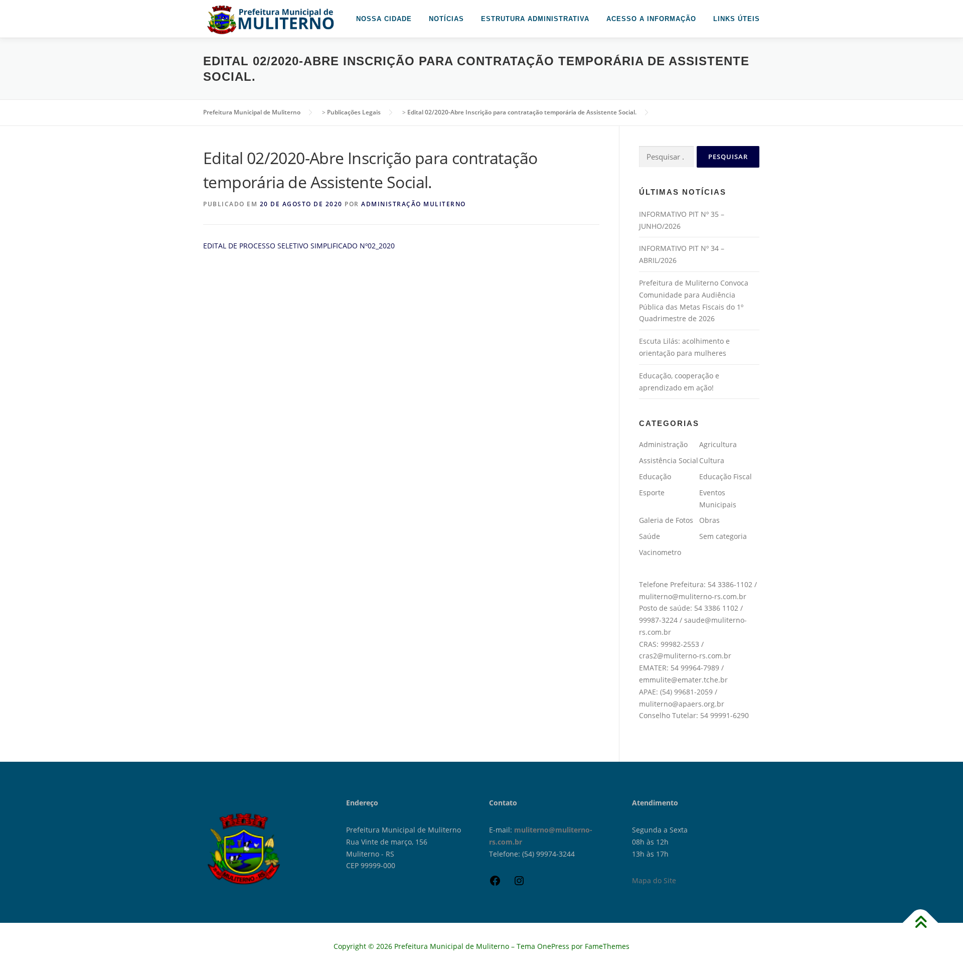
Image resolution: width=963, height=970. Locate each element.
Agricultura (718, 444)
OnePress (553, 946)
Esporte (652, 492)
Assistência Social (668, 460)
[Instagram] (519, 884)
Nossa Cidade (384, 19)
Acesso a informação (651, 19)
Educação (655, 476)
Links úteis (736, 19)
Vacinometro (660, 552)
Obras (709, 520)
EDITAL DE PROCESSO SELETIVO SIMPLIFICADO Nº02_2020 (299, 245)
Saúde (649, 536)
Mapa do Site (654, 880)
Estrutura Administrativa (535, 19)
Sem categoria (723, 536)
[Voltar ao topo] (920, 923)
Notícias (446, 19)
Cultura (711, 460)
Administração (663, 444)
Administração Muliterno (413, 204)
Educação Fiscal (725, 476)
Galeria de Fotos (666, 520)
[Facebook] (495, 884)
